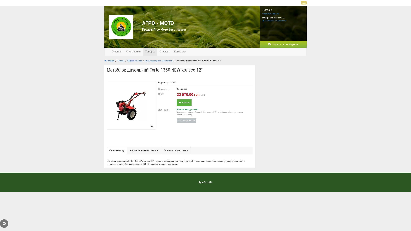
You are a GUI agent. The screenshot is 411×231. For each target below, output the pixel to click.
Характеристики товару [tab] (144, 150)
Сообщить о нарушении (275, 20)
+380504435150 (270, 13)
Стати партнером (186, 120)
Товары (150, 51)
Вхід (304, 3)
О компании (133, 51)
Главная (117, 51)
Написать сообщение (285, 44)
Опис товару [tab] (116, 150)
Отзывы (164, 51)
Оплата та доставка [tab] (176, 150)
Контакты (180, 51)
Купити (185, 102)
